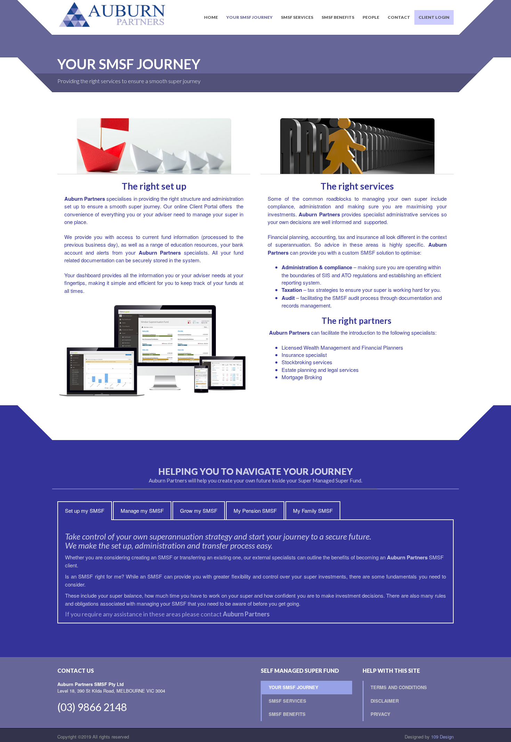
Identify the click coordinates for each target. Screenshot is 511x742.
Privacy (380, 714)
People (371, 17)
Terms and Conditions (399, 687)
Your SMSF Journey (249, 17)
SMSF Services (297, 17)
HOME (211, 17)
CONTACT (399, 17)
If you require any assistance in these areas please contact (167, 614)
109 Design (442, 736)
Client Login (434, 17)
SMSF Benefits (338, 17)
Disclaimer (385, 700)
